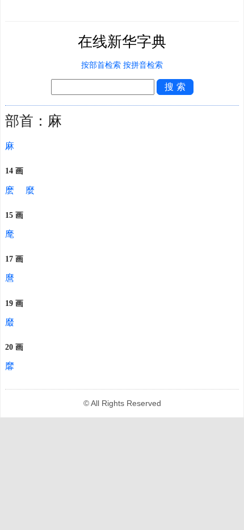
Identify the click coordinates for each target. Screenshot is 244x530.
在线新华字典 (122, 42)
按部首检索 (101, 65)
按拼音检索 (143, 65)
